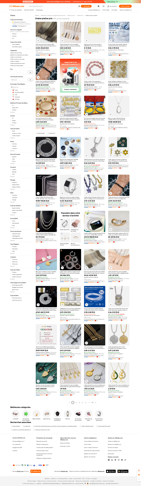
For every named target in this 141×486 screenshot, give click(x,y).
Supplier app (64, 471)
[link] (139, 470)
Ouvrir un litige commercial (91, 447)
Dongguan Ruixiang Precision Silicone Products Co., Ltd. (118, 53)
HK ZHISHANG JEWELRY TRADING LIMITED (70, 127)
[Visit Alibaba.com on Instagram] (119, 460)
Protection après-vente (42, 450)
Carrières (15, 450)
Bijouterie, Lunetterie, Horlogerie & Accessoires (53, 15)
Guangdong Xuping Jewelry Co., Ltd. (117, 90)
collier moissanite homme (87, 426)
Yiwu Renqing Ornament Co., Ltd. (92, 88)
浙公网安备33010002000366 (97, 483)
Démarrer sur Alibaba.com (114, 444)
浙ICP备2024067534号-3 (112, 483)
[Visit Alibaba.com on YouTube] (122, 460)
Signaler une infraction (89, 456)
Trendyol (88, 478)
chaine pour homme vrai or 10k (42, 429)
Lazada (70, 478)
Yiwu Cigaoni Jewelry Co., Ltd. (67, 52)
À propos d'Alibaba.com (19, 438)
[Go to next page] (95, 402)
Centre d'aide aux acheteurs (91, 441)
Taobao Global (77, 478)
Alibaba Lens (20, 471)
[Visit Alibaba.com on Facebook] (109, 460)
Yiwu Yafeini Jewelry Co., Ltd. (91, 51)
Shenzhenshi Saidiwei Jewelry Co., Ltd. (45, 89)
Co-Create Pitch (17, 444)
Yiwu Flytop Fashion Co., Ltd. (43, 280)
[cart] (104, 6)
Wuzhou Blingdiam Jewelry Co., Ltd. (69, 280)
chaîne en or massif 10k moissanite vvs (22, 429)
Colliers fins (80, 15)
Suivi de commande (113, 447)
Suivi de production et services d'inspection (44, 454)
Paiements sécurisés (41, 441)
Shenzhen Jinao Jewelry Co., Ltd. (44, 204)
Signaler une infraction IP (90, 453)
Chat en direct (87, 444)
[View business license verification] (85, 483)
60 (92, 402)
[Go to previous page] (69, 402)
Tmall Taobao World (62, 478)
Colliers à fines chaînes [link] (91, 15)
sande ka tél (52, 133)
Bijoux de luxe (71, 15)
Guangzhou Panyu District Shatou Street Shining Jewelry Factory (94, 241)
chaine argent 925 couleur (104, 426)
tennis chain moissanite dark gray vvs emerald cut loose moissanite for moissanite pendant (56, 426)
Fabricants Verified (65, 443)
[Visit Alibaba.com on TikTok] (125, 460)
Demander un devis (65, 446)
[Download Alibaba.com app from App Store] (111, 471)
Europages (94, 478)
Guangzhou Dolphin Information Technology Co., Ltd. (46, 166)
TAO (83, 478)
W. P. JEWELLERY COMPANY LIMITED (117, 127)
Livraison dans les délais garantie (44, 447)
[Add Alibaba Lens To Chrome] (35, 471)
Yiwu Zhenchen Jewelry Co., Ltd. (92, 205)
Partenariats (111, 453)
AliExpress (47, 478)
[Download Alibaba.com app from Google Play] (122, 471)
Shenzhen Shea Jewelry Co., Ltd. (116, 240)
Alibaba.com (101, 471)
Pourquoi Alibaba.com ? (18, 441)
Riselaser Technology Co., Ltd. (67, 166)
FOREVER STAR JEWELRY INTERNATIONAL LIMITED (118, 166)
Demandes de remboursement (92, 450)
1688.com (53, 478)
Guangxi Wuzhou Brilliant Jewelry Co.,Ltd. (46, 240)
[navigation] (21, 209)
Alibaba (37, 15)
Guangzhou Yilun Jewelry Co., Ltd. (68, 204)
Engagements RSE (17, 447)
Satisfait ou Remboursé (42, 444)
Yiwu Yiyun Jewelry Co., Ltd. (91, 126)
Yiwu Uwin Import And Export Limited (93, 169)
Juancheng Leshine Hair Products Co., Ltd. (46, 53)
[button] (79, 6)
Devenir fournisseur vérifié (114, 450)
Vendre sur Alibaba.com (114, 441)
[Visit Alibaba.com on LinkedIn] (112, 460)
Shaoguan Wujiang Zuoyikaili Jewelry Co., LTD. (46, 126)
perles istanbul (41, 133)
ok (30, 72)
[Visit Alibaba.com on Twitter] (115, 460)
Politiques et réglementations (43, 458)
